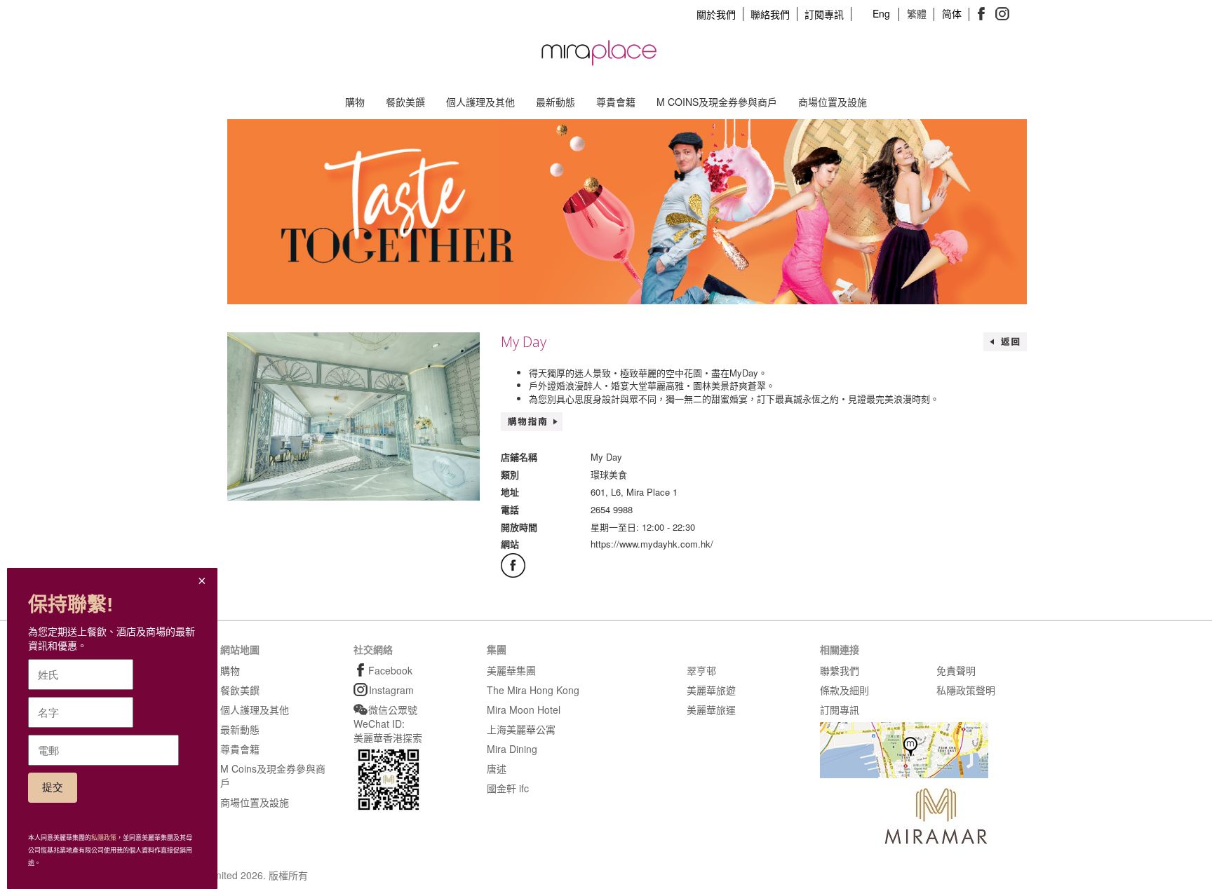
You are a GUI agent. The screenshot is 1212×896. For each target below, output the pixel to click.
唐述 (496, 768)
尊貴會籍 (615, 102)
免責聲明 (956, 670)
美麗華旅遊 (711, 690)
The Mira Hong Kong (533, 690)
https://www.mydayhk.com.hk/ (652, 543)
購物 (355, 102)
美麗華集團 (511, 670)
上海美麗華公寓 (521, 729)
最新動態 (555, 102)
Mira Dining (512, 749)
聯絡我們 (770, 14)
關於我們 (716, 14)
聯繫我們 (839, 670)
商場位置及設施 (832, 102)
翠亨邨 (701, 670)
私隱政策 (103, 837)
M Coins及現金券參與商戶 (716, 102)
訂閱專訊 (824, 14)
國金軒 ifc (508, 788)
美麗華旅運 (711, 709)
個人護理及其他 (480, 102)
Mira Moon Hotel (523, 709)
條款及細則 (844, 690)
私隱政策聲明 (965, 690)
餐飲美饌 (405, 102)
